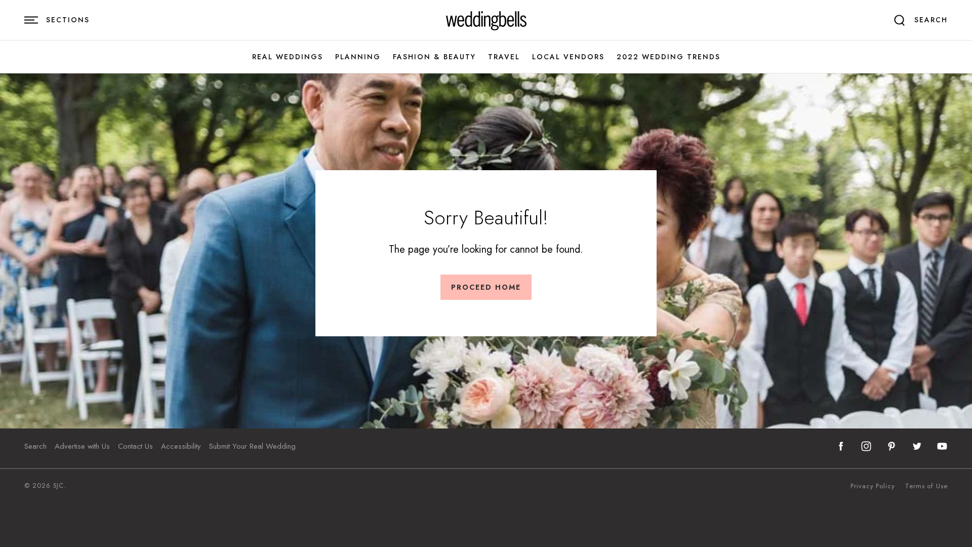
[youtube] (942, 446)
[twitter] (916, 446)
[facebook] (840, 446)
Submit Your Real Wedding (252, 446)
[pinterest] (891, 446)
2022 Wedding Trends (668, 57)
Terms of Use (926, 486)
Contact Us (135, 446)
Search (35, 446)
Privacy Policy (872, 486)
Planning (358, 57)
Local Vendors (568, 57)
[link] (486, 20)
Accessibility (181, 446)
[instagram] (866, 446)
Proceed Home (486, 287)
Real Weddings (287, 57)
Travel (504, 57)
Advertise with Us (82, 446)
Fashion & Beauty (434, 57)
